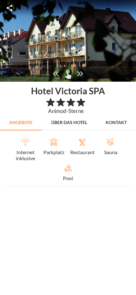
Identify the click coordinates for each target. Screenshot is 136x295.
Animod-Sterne (66, 111)
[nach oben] (129, 147)
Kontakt (116, 122)
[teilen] (9, 8)
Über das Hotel (69, 122)
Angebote (21, 122)
